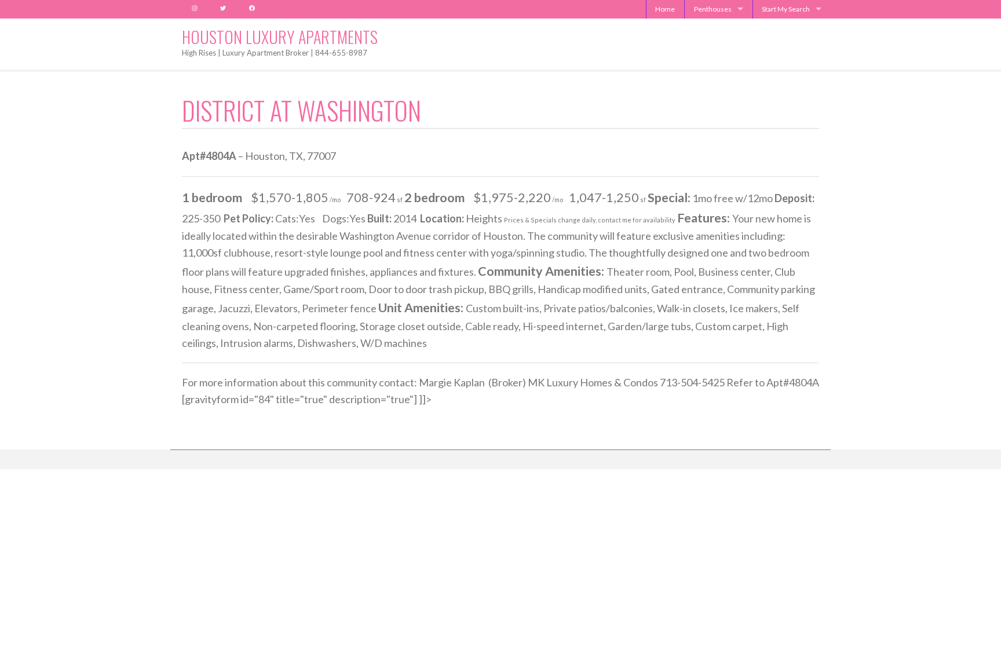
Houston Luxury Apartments (280, 37)
